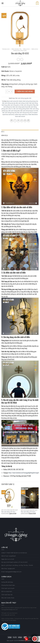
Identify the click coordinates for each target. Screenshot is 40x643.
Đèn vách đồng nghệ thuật (20, 107)
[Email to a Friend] (21, 120)
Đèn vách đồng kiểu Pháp (28, 105)
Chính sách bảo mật (6, 594)
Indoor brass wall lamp (21, 114)
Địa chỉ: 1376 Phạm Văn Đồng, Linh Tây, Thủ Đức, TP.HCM (17, 565)
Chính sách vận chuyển (7, 588)
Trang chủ (6, 49)
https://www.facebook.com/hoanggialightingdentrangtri (23, 473)
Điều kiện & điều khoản (7, 597)
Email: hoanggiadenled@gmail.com (11, 571)
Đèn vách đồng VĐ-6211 (8, 511)
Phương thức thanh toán (8, 585)
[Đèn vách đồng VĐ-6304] (30, 498)
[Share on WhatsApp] (11, 120)
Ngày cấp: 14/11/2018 (7, 559)
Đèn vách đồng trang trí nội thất (29, 110)
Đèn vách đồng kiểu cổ (14, 105)
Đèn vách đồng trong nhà (9, 112)
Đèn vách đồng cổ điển (22, 103)
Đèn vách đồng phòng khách (21, 108)
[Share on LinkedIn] (28, 120)
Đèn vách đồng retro (14, 110)
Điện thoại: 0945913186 (8, 568)
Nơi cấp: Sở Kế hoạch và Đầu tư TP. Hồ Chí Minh (14, 562)
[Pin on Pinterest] (25, 120)
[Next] (39, 502)
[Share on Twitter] (18, 120)
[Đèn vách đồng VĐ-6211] (10, 498)
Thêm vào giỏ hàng (24, 91)
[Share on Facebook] (14, 120)
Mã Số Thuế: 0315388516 (8, 556)
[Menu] (2, 3)
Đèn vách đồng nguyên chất (25, 49)
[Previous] (1, 502)
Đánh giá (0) (4, 135)
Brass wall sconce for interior (15, 101)
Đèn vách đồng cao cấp (8, 103)
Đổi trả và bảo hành (6, 591)
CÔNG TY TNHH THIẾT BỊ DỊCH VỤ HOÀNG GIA (14, 553)
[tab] (20, 132)
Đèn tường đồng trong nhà (30, 101)
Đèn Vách (26, 49)
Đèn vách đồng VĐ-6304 (28, 511)
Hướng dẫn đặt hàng (7, 582)
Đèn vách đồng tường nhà (24, 112)
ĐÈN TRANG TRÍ (16, 49)
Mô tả (2, 132)
